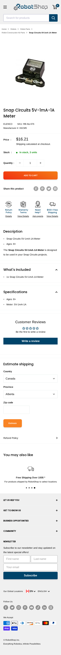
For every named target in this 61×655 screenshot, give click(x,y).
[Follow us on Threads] (50, 607)
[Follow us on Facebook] (5, 607)
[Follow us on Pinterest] (25, 607)
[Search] (53, 18)
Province (8, 387)
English (43, 591)
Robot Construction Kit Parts (13, 33)
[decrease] (19, 162)
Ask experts (38, 216)
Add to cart (30, 175)
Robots (13, 29)
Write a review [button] (30, 341)
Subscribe (30, 575)
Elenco (7, 124)
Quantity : (8, 163)
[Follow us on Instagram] (18, 607)
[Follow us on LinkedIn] (44, 607)
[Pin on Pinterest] (42, 188)
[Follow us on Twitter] (12, 607)
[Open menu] (5, 7)
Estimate (12, 423)
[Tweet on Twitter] (48, 188)
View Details (23, 216)
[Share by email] (55, 188)
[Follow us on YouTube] (31, 607)
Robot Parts (25, 29)
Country (7, 371)
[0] (55, 7)
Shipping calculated (26, 144)
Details (8, 216)
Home (4, 29)
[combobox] (26, 18)
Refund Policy (10, 438)
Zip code (8, 402)
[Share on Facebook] (36, 188)
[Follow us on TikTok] (38, 607)
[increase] (40, 162)
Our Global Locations (13, 591)
